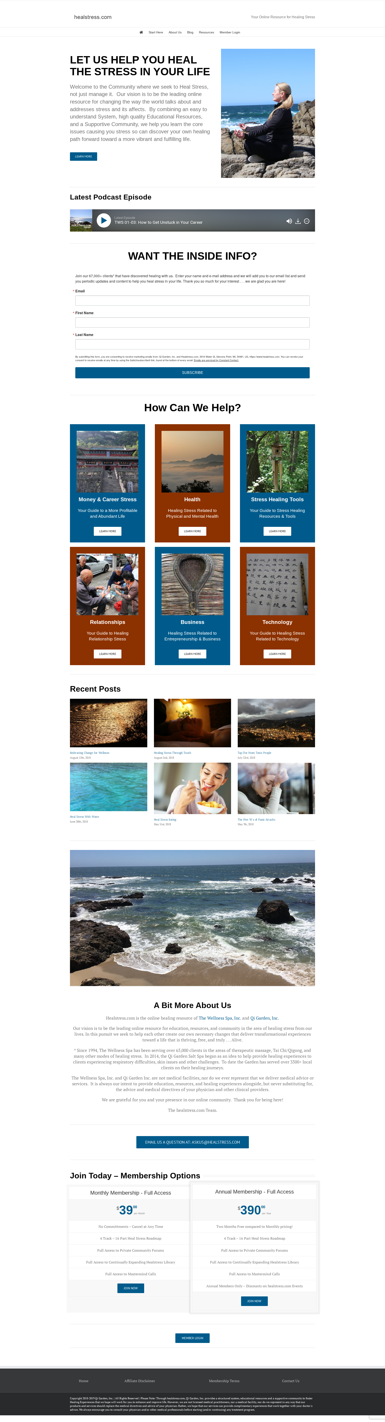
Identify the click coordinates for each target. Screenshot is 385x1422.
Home (83, 1380)
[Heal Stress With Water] (108, 787)
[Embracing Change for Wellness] (108, 723)
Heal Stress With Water (84, 816)
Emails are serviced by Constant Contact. (216, 360)
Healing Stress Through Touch (172, 752)
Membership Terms (224, 1380)
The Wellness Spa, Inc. (220, 1018)
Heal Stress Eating (165, 819)
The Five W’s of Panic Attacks (256, 819)
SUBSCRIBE (192, 373)
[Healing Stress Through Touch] (192, 723)
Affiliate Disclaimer (139, 1380)
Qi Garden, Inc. (264, 1018)
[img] (307, 221)
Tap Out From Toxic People (254, 752)
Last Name (84, 334)
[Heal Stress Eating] (192, 788)
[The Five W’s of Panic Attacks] (276, 788)
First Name (84, 313)
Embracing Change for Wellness (89, 752)
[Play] (104, 220)
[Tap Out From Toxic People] (276, 723)
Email (80, 291)
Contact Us (290, 1380)
